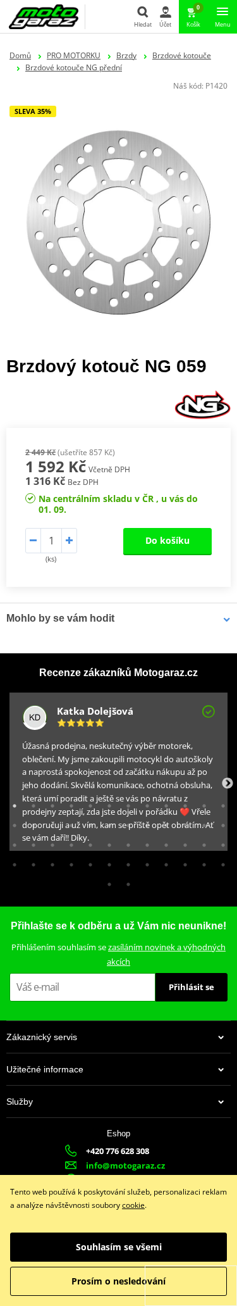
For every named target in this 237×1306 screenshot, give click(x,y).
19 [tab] (125, 822)
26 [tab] (30, 842)
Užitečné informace (44, 1069)
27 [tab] (49, 842)
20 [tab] (144, 822)
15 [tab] (49, 822)
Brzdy (126, 55)
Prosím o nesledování (118, 1281)
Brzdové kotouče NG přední (73, 67)
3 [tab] (49, 803)
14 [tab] (30, 822)
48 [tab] (220, 861)
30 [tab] (106, 842)
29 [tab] (87, 842)
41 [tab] (87, 861)
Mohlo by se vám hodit (60, 618)
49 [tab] (106, 881)
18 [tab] (106, 822)
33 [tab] (163, 842)
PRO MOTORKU (73, 55)
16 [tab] (68, 822)
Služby (19, 1101)
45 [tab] (163, 861)
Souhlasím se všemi (119, 1247)
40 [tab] (68, 861)
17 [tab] (87, 822)
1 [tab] (11, 803)
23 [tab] (201, 822)
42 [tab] (106, 861)
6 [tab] (106, 803)
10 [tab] (182, 803)
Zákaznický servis (41, 1037)
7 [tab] (125, 803)
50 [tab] (125, 881)
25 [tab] (11, 842)
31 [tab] (125, 842)
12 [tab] (220, 803)
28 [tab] (68, 842)
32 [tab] (144, 842)
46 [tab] (182, 861)
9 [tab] (163, 803)
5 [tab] (87, 803)
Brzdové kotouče (181, 55)
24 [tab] (220, 822)
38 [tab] (30, 861)
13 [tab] (11, 822)
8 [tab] (144, 803)
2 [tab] (30, 803)
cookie (133, 1205)
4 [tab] (68, 803)
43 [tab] (125, 861)
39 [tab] (49, 861)
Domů (20, 55)
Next (227, 783)
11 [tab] (201, 803)
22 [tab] (182, 822)
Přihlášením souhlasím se (118, 954)
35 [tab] (201, 842)
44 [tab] (144, 861)
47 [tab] (201, 861)
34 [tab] (182, 842)
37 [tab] (11, 861)
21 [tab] (163, 822)
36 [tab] (220, 842)
